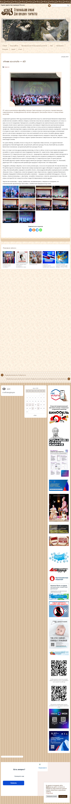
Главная (5, 45)
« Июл (34, 415)
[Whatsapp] (40, 229)
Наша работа (14, 45)
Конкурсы (5, 49)
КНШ (51, 45)
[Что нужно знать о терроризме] (59, 573)
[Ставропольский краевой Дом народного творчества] (35, 11)
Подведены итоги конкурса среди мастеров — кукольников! (7, 266)
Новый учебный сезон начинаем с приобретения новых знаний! (21, 266)
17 (27, 404)
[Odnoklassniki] (33, 229)
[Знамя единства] (35, 262)
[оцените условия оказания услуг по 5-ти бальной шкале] (59, 677)
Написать (13, 783)
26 (32, 408)
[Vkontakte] (30, 229)
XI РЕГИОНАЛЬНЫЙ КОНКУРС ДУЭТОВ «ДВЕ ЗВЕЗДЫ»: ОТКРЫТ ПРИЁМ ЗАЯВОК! (62, 266)
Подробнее (49, 793)
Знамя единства (33, 264)
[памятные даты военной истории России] (59, 545)
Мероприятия (59, 45)
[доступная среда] (59, 563)
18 (29, 404)
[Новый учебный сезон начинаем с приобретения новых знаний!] (22, 262)
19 (32, 404)
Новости (6, 67)
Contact (49, 5)
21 (38, 404)
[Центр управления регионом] (59, 591)
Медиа (13, 49)
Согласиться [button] (62, 796)
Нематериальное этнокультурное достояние (34, 45)
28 (38, 408)
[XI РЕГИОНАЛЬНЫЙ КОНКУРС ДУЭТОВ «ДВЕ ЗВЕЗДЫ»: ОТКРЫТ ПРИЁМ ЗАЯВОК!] (62, 262)
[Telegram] (37, 229)
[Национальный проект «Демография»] (59, 648)
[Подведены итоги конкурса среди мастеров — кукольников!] (9, 262)
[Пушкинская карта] (59, 445)
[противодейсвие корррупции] (59, 581)
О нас (20, 49)
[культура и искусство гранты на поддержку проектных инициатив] (59, 533)
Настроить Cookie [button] (52, 796)
